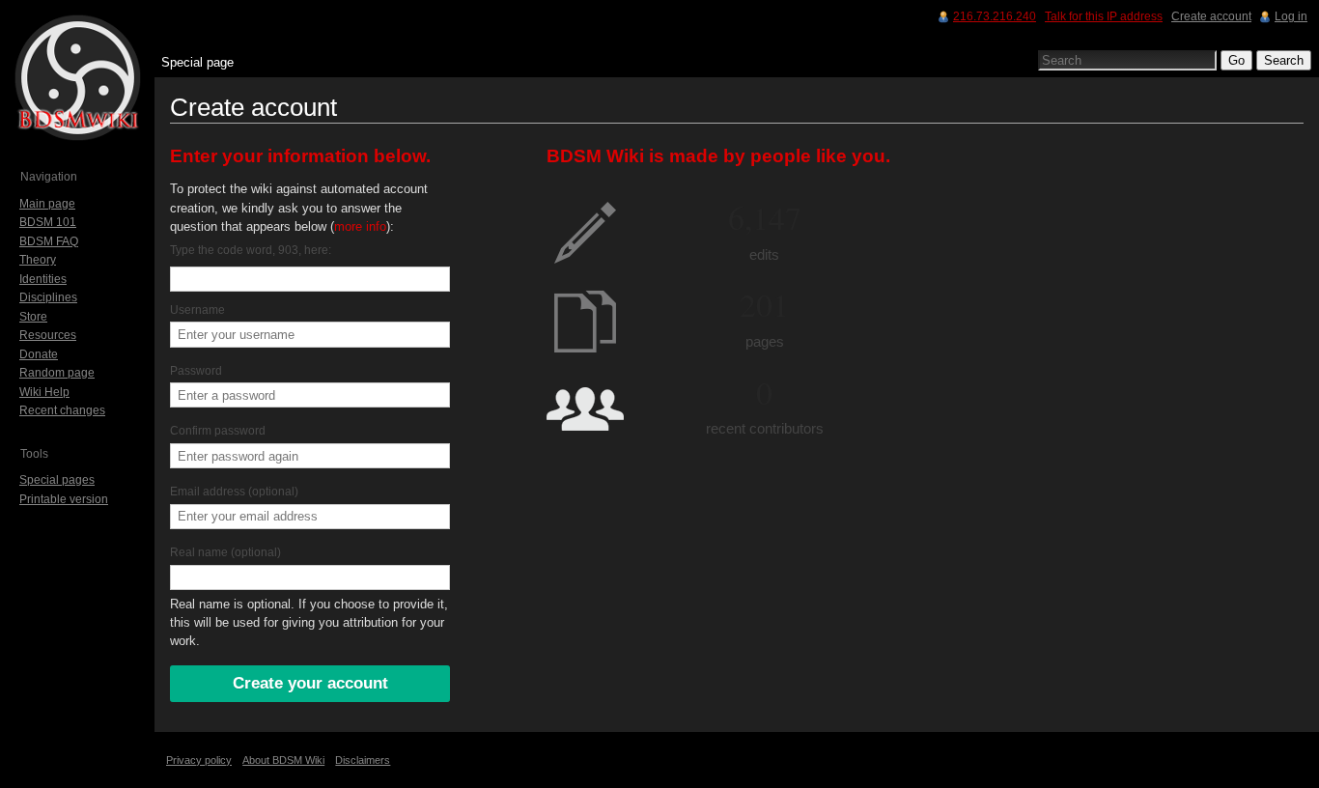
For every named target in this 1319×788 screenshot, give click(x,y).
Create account (1211, 16)
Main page (47, 204)
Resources (47, 335)
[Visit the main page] (77, 77)
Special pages (57, 480)
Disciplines (48, 297)
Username (197, 310)
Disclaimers (362, 760)
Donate (38, 354)
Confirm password (218, 430)
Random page (57, 373)
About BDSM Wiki (283, 760)
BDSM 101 (47, 222)
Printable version (63, 499)
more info (360, 226)
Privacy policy (199, 760)
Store (33, 317)
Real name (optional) (225, 552)
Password (196, 371)
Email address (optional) (234, 491)
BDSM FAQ (48, 241)
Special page (197, 62)
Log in (1291, 16)
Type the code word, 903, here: (250, 250)
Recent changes (62, 410)
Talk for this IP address (1104, 16)
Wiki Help (44, 392)
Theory (37, 260)
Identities (43, 279)
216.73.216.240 (994, 16)
